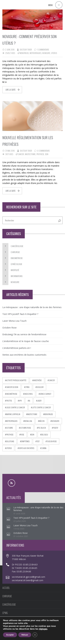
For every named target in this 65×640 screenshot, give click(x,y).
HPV (20, 400)
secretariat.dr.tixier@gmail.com (27, 580)
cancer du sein (12, 387)
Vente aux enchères (26, 448)
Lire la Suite (10, 89)
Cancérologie (17, 246)
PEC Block (42, 427)
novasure (46, 53)
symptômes (25, 441)
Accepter (10, 635)
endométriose (11, 393)
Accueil (6, 588)
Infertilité (15, 270)
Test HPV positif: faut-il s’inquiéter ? (20, 314)
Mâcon (41, 421)
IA (29, 400)
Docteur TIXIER (26, 49)
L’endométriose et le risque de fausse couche (25, 341)
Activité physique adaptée (16, 380)
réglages (43, 629)
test (38, 441)
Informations (16, 276)
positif (55, 427)
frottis (9, 400)
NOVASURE (15, 282)
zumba (43, 448)
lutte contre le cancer (41, 407)
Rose (22, 434)
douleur (40, 387)
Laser (39, 400)
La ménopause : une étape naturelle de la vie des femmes (32, 307)
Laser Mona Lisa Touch (14, 320)
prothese (40, 154)
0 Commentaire (43, 150)
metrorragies (35, 53)
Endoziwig (28, 393)
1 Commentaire (43, 49)
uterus (54, 53)
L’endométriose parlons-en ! (16, 347)
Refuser (24, 635)
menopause (24, 53)
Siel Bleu (44, 434)
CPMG (27, 387)
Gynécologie (16, 264)
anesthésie (37, 380)
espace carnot (45, 393)
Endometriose (17, 258)
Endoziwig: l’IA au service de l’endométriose (24, 334)
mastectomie (30, 154)
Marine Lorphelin (13, 414)
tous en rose (52, 441)
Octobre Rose (9, 327)
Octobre (9, 427)
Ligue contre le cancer (15, 407)
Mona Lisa (28, 421)
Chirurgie (15, 252)
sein (46, 154)
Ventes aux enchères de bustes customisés (24, 354)
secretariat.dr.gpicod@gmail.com (28, 576)
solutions (10, 441)
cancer (21, 154)
